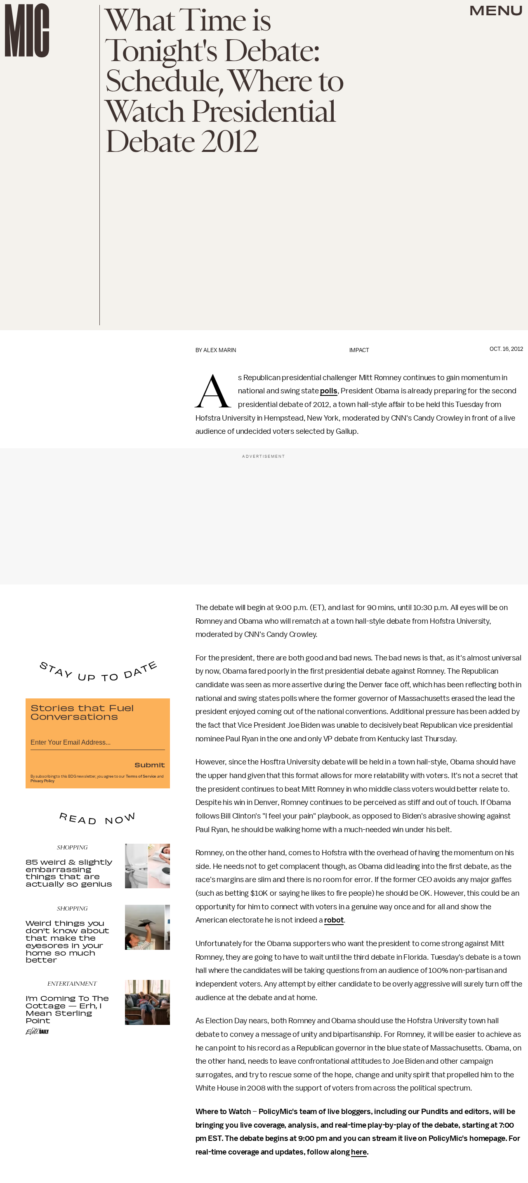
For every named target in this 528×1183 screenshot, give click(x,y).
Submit (149, 764)
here (358, 1152)
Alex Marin (219, 350)
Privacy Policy (42, 781)
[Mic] (27, 30)
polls (328, 391)
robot (333, 920)
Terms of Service (141, 776)
